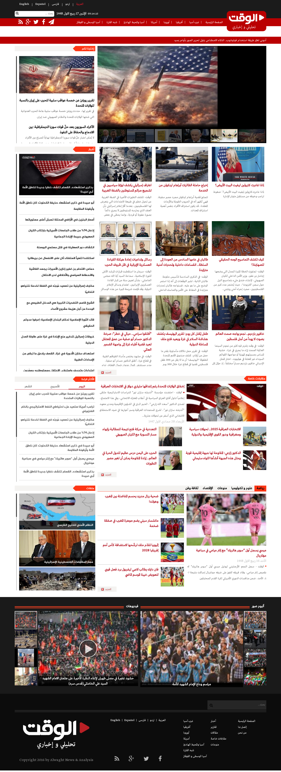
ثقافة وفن (191, 488)
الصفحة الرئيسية (214, 22)
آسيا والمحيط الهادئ (134, 22)
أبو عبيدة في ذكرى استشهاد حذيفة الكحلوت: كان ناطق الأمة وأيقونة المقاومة (56, 205)
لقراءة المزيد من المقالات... (109, 372)
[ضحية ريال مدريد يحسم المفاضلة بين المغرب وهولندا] (172, 503)
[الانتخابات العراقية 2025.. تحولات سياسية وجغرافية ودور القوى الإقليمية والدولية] (254, 436)
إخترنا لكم (88, 48)
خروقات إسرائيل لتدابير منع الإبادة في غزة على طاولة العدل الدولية (57, 339)
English (24, 4)
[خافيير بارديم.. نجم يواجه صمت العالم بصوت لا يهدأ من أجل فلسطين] (238, 312)
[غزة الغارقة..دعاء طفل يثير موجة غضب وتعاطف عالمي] (26, 658)
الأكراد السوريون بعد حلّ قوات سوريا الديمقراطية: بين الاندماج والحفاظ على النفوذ (61, 130)
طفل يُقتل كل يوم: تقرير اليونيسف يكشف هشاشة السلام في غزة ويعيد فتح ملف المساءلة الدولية (182, 339)
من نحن (242, 733)
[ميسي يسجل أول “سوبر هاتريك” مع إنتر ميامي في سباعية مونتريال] (226, 520)
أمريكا (154, 22)
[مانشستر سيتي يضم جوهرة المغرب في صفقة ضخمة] (172, 528)
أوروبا (166, 22)
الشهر (28, 386)
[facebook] (160, 759)
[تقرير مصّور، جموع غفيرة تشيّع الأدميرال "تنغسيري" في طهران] (255, 658)
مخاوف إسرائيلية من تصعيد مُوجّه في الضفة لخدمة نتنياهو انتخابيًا (57, 289)
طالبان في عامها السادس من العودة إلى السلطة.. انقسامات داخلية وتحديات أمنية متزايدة (182, 264)
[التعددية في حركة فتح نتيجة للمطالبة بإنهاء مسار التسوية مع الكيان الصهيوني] (170, 436)
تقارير (214, 727)
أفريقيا (179, 22)
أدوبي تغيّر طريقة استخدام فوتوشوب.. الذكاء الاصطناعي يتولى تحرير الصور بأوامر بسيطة (219, 40)
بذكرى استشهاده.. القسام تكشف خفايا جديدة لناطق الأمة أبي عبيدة (57, 189)
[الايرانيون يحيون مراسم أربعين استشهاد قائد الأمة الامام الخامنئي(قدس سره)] (255, 639)
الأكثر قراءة (87, 379)
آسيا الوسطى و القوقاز (88, 22)
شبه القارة (111, 22)
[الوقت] (246, 21)
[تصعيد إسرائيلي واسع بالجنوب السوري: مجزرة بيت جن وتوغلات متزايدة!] (26, 639)
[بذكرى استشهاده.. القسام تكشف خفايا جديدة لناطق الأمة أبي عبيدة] (56, 174)
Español (40, 4)
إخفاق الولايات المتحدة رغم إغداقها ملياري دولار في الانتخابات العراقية (142, 386)
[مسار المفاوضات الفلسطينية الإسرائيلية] (57, 548)
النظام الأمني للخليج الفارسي (75, 525)
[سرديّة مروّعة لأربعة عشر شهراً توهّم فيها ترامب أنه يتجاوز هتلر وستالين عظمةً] (168, 135)
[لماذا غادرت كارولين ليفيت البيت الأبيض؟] (238, 164)
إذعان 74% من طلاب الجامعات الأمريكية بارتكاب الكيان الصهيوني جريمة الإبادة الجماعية (61, 233)
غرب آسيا (194, 22)
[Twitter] (146, 759)
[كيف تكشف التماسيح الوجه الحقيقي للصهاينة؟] (238, 238)
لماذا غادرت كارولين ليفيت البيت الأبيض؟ (239, 185)
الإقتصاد (208, 488)
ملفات (90, 488)
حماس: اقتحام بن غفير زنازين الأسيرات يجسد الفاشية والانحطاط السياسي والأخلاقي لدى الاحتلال (61, 272)
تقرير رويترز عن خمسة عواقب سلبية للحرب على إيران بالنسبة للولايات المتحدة (56, 103)
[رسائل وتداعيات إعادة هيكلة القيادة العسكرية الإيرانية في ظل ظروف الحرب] (125, 238)
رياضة (260, 488)
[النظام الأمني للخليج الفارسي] (57, 511)
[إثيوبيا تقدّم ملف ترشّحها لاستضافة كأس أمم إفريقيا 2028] (172, 552)
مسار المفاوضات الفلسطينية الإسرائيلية (68, 562)
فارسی (55, 4)
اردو (67, 4)
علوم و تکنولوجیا (241, 488)
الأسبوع (54, 386)
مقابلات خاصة (256, 378)
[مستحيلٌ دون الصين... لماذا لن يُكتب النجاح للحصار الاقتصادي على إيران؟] (112, 135)
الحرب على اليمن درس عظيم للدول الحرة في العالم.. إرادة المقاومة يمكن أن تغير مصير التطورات (129, 458)
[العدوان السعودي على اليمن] (57, 585)
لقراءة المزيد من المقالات (109, 474)
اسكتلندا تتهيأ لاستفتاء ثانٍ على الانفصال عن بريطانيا (61, 258)
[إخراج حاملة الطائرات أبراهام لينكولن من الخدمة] (182, 164)
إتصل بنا (242, 727)
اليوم (82, 386)
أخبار (91, 149)
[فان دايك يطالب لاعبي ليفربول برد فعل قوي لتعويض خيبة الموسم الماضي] (172, 576)
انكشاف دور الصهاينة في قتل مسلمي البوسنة (65, 247)
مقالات (214, 733)
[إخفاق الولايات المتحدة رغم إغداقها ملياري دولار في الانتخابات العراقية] (226, 402)
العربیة (79, 4)
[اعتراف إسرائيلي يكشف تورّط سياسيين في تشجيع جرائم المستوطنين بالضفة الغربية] (125, 164)
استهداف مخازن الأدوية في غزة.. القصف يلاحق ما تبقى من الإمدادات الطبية (58, 356)
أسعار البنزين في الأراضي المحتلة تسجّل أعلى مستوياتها (59, 219)
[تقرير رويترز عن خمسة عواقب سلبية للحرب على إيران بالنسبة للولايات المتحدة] (56, 74)
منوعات (222, 488)
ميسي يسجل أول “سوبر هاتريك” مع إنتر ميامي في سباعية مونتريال (58, 461)
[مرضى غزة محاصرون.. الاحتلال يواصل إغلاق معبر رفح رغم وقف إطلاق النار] (26, 676)
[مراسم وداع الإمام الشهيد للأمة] (255, 620)
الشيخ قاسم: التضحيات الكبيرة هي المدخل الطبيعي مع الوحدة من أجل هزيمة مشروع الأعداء (60, 305)
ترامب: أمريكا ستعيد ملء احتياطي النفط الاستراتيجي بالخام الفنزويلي (57, 409)
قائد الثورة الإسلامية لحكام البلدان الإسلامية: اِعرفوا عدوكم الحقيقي (58, 322)
